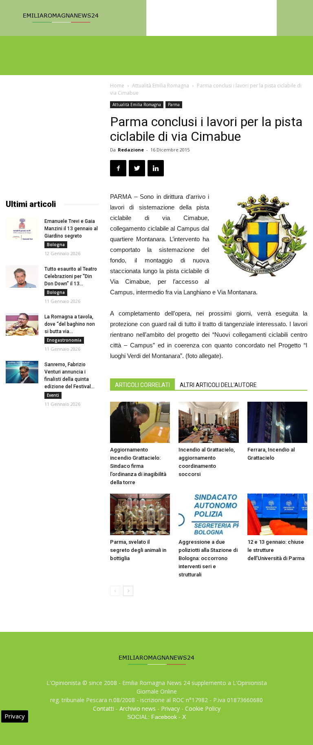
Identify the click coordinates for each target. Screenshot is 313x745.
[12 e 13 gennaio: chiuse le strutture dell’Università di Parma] (277, 514)
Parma (174, 104)
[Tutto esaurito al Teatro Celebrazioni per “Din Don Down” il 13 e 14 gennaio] (22, 276)
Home (117, 85)
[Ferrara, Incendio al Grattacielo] (277, 422)
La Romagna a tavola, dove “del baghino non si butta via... (69, 324)
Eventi (53, 395)
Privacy (170, 708)
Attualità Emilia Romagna (160, 85)
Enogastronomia (64, 340)
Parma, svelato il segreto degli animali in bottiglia (138, 550)
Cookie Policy (202, 708)
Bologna (56, 244)
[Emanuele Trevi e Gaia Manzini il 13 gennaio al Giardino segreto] (22, 229)
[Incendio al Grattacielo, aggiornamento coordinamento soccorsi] (208, 422)
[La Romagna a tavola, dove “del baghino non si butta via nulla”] (22, 324)
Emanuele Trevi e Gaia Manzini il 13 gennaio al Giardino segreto (71, 228)
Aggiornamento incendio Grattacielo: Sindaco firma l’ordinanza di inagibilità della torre (138, 466)
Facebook (164, 717)
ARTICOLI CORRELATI (142, 385)
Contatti (103, 708)
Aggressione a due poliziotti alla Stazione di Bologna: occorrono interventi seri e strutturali (208, 558)
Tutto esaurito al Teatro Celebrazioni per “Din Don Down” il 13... (70, 276)
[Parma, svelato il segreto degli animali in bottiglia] (140, 514)
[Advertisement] (52, 142)
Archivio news (137, 708)
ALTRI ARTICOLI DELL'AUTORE (218, 385)
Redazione (131, 150)
